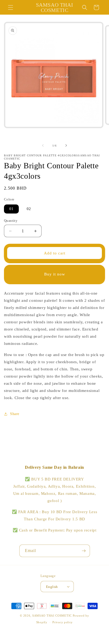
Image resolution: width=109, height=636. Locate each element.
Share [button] (14, 414)
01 (11, 209)
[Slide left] (43, 145)
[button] (10, 7)
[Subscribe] (84, 551)
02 (29, 209)
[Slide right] (66, 145)
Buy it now (54, 274)
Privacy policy (62, 622)
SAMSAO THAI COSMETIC (52, 615)
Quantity (10, 221)
